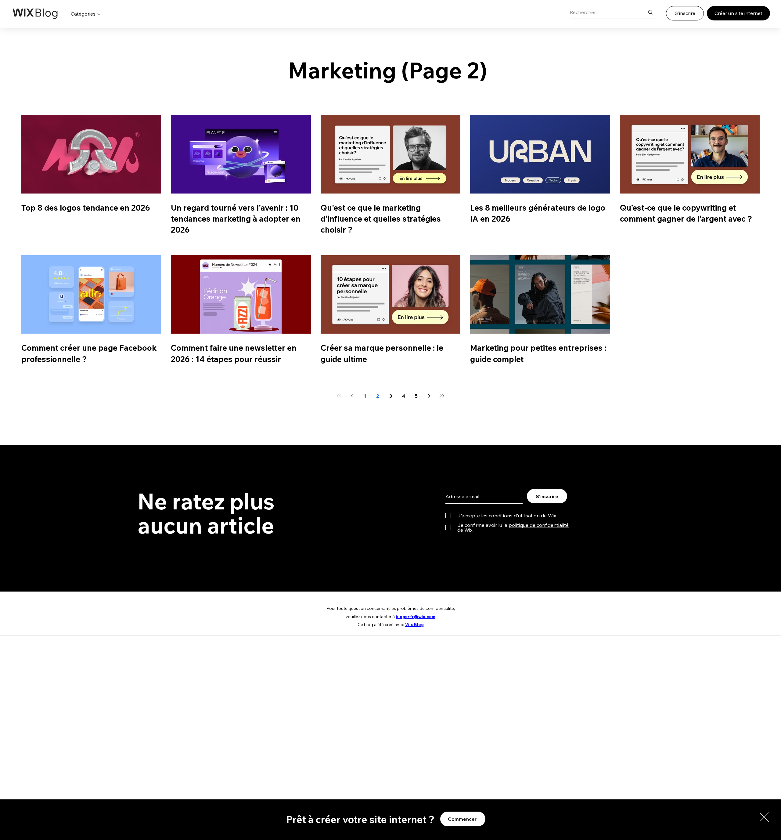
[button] (764, 817)
